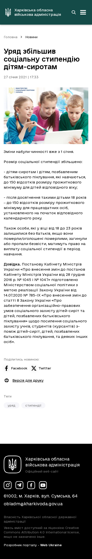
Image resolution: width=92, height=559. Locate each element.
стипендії (33, 405)
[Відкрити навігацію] (83, 12)
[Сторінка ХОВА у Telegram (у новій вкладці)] (19, 485)
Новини (31, 37)
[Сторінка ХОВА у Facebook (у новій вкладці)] (31, 485)
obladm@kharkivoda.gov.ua (33, 503)
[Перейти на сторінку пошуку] (73, 12)
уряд (11, 405)
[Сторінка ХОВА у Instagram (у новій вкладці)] (8, 485)
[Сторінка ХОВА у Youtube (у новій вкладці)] (43, 485)
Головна (10, 37)
